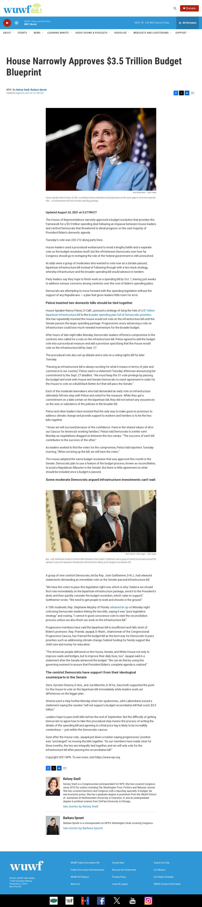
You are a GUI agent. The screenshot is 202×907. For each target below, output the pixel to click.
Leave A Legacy (120, 884)
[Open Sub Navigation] (13, 33)
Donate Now (118, 863)
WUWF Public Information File (85, 863)
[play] (7, 23)
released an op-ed (121, 607)
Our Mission (160, 870)
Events (22, 33)
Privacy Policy (119, 877)
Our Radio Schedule (163, 877)
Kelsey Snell (22, 89)
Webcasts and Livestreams (151, 33)
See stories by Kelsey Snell (80, 806)
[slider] (21, 22)
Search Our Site (161, 863)
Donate (191, 8)
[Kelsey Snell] (53, 786)
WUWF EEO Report (80, 877)
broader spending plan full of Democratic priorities (120, 314)
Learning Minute (58, 33)
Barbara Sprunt (38, 89)
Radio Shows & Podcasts (92, 33)
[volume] (16, 22)
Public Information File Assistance (87, 870)
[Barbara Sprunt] (53, 825)
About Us (75, 884)
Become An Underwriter (124, 870)
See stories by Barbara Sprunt (83, 828)
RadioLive (120, 33)
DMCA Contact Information (167, 884)
